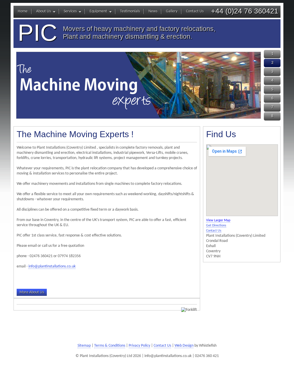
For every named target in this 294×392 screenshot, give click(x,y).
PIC (37, 33)
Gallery (171, 11)
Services (70, 11)
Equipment (98, 11)
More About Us (32, 292)
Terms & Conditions (109, 346)
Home (23, 11)
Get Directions (216, 225)
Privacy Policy (139, 346)
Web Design (184, 346)
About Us (43, 11)
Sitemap (84, 346)
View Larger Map (218, 220)
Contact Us (195, 11)
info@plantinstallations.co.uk (52, 266)
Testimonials (130, 11)
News (152, 11)
